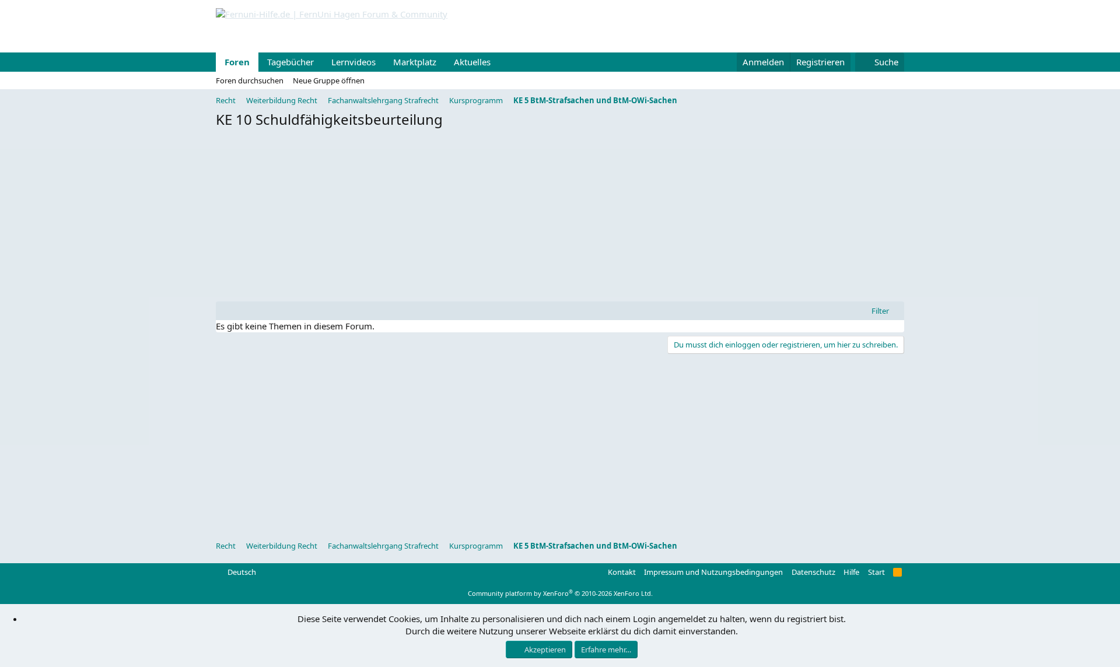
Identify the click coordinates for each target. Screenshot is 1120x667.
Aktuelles (472, 62)
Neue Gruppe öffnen (329, 80)
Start (876, 572)
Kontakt (622, 572)
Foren (237, 62)
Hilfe (851, 572)
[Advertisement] (560, 218)
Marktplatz (414, 62)
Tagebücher (290, 62)
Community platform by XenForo (560, 593)
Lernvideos (353, 62)
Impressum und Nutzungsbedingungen (713, 572)
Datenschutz (813, 572)
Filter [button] (880, 311)
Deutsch (241, 572)
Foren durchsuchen (250, 80)
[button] (500, 62)
